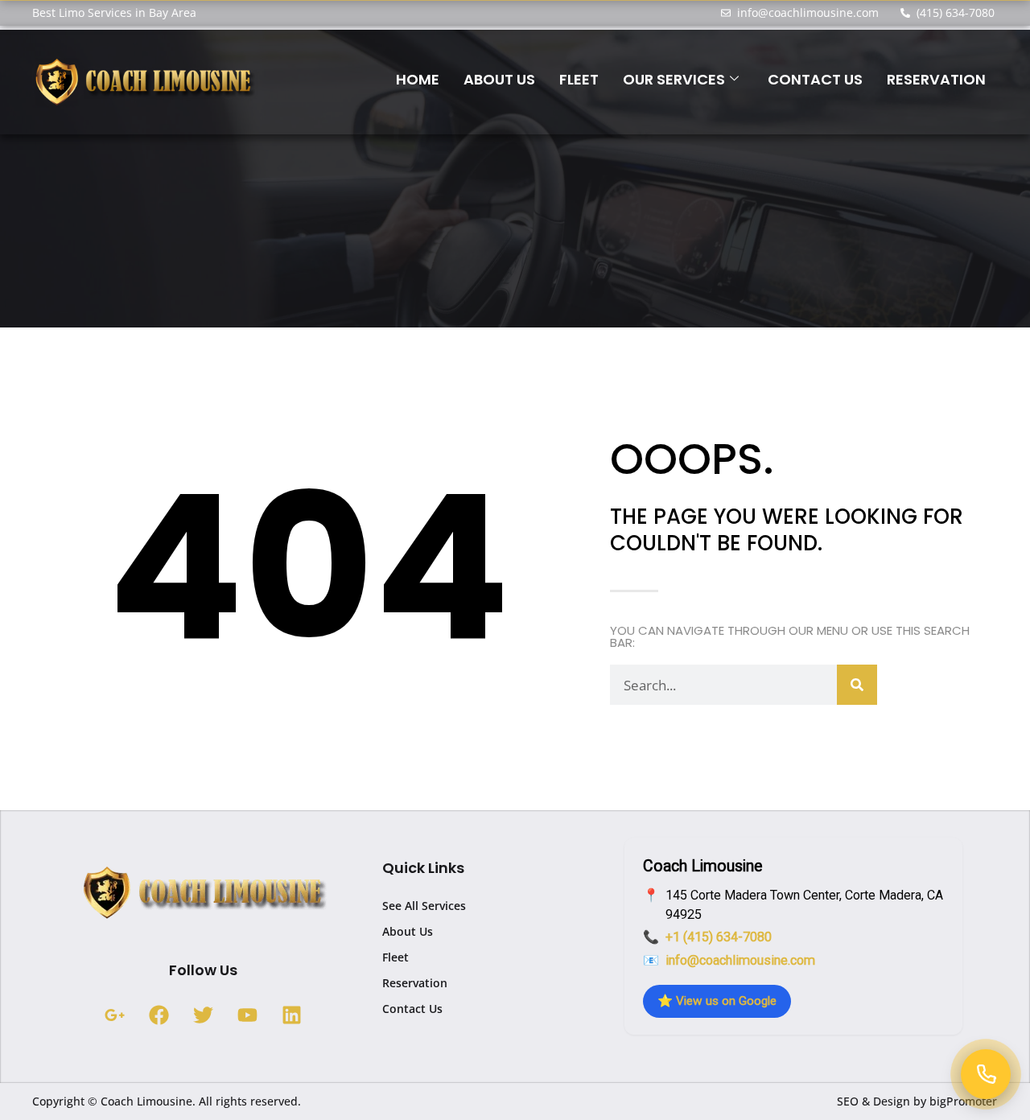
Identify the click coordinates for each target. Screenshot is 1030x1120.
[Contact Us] (986, 1074)
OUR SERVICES (674, 79)
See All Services (424, 905)
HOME (417, 79)
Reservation (414, 982)
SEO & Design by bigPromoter (917, 1101)
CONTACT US (815, 79)
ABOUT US (499, 79)
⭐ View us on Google (717, 1001)
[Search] (857, 685)
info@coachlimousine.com (740, 960)
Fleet (395, 957)
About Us (407, 931)
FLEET (579, 79)
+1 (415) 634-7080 (718, 937)
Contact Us (412, 1008)
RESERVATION (936, 79)
